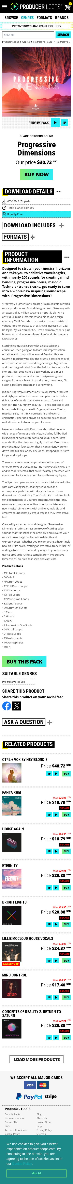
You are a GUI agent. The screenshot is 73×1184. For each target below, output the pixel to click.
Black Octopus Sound (36, 136)
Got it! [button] (36, 1173)
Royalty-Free (15, 214)
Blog (39, 1114)
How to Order (44, 1122)
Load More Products (37, 1059)
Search (63, 34)
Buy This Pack (24, 661)
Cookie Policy (22, 1163)
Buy (66, 773)
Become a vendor (15, 1118)
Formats (44, 17)
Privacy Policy (44, 1130)
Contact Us (11, 1122)
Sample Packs (12, 1114)
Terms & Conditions (16, 1130)
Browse (11, 17)
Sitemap (41, 1134)
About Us (41, 1118)
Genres (27, 17)
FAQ (7, 1126)
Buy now (36, 174)
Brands (62, 17)
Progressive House (13, 682)
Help (39, 1126)
